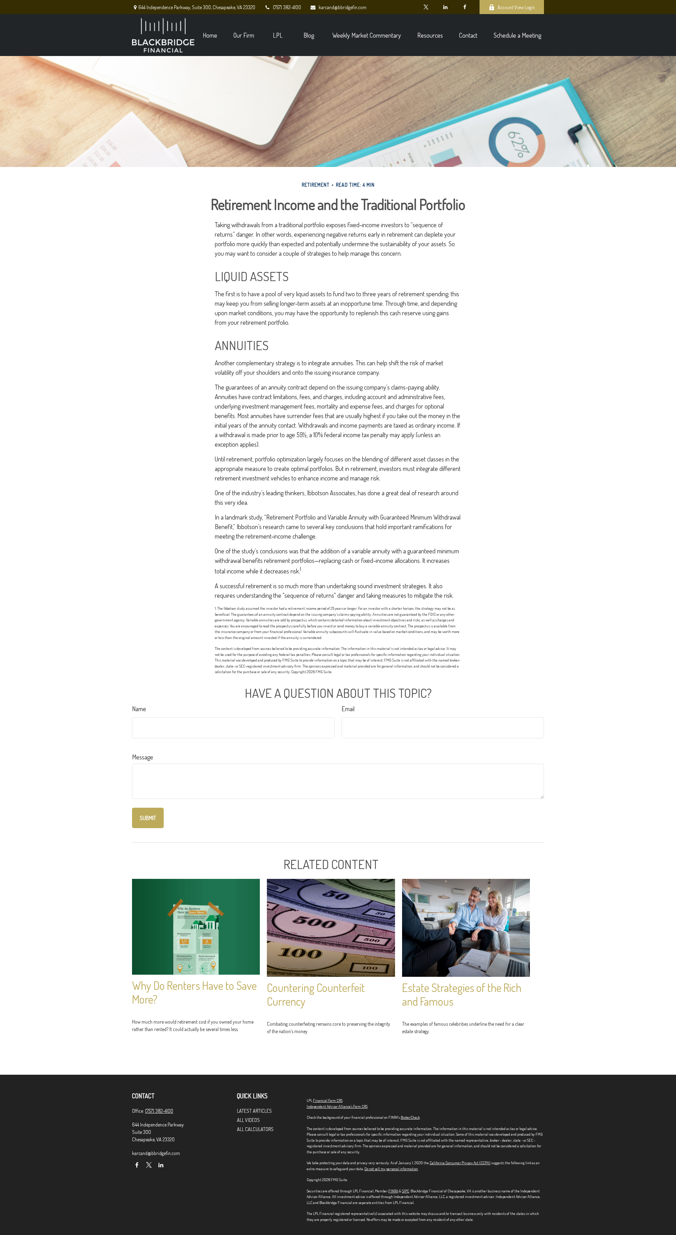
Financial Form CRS (328, 1100)
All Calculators (255, 1129)
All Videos (248, 1120)
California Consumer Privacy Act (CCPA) (460, 1162)
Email (348, 709)
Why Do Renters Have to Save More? (194, 992)
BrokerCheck (410, 1117)
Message (142, 757)
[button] (210, 35)
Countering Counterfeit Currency (316, 994)
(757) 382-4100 (287, 7)
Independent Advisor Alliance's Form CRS (337, 1106)
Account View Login (516, 7)
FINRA (393, 1191)
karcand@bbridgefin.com (343, 7)
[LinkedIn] (445, 7)
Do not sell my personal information (391, 1168)
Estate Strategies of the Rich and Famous (461, 994)
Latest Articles (254, 1111)
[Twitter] (426, 7)
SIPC (405, 1191)
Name (139, 709)
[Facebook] (464, 7)
